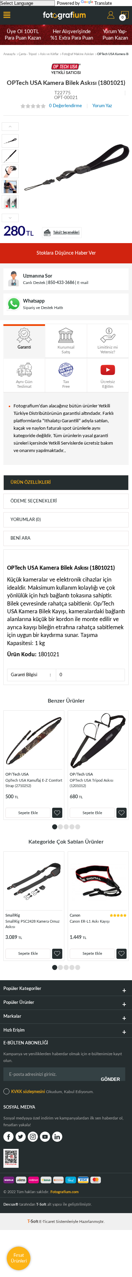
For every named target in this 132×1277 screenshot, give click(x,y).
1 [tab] (54, 826)
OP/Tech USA (17, 774)
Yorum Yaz (102, 106)
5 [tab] (77, 826)
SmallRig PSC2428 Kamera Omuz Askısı (32, 924)
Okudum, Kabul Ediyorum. (52, 1092)
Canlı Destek (34, 283)
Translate (103, 3)
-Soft (33, 1222)
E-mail (82, 283)
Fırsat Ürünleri (19, 1258)
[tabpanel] (34, 765)
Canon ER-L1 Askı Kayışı (90, 921)
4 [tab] (71, 826)
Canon (75, 915)
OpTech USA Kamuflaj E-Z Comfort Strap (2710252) (33, 783)
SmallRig (12, 915)
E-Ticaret (47, 1222)
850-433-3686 (61, 283)
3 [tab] (66, 826)
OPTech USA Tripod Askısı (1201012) (91, 783)
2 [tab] (60, 826)
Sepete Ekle (28, 813)
